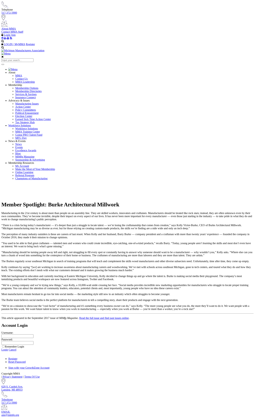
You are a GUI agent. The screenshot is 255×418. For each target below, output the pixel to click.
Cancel (12, 349)
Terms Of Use (32, 376)
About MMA (8, 28)
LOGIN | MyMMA (14, 44)
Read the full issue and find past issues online (104, 318)
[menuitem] (131, 69)
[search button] (2, 64)
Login (7, 34)
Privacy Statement (12, 376)
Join (13, 34)
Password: (7, 339)
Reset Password (17, 361)
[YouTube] (8, 38)
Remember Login (14, 346)
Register (30, 44)
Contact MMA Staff (12, 31)
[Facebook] (2, 38)
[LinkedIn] (5, 38)
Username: (7, 332)
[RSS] (11, 38)
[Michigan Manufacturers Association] (22, 50)
